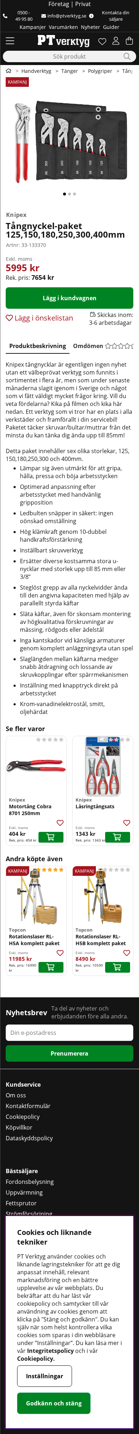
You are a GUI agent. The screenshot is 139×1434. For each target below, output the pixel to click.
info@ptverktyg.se (66, 16)
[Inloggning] (116, 41)
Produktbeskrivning (37, 346)
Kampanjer (33, 27)
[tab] (38, 344)
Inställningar (44, 1376)
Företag (58, 4)
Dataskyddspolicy (29, 1138)
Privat (83, 4)
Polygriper (100, 71)
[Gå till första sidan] (8, 70)
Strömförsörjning (29, 1214)
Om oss (16, 1095)
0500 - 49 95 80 (23, 15)
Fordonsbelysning (30, 1182)
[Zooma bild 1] (69, 143)
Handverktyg (36, 71)
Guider (111, 27)
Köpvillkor (19, 1127)
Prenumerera (69, 1053)
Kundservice (23, 1084)
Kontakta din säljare (115, 15)
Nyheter (90, 27)
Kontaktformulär (28, 1106)
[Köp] (50, 837)
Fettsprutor (21, 1203)
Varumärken (63, 27)
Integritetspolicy (50, 1351)
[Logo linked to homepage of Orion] (63, 40)
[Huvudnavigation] (10, 41)
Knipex (16, 215)
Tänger (69, 71)
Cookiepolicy (23, 1117)
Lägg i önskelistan (43, 318)
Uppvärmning (24, 1192)
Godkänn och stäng (54, 1403)
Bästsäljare (22, 1171)
